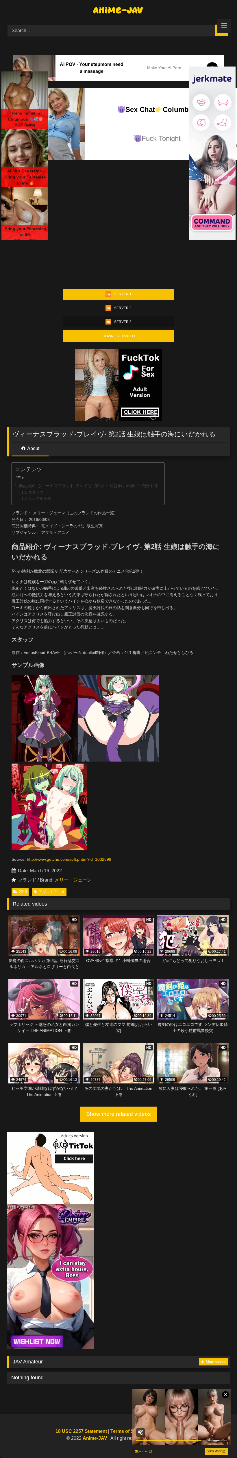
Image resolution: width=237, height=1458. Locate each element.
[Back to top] (219, 1440)
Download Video (119, 336)
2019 (23, 892)
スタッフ (35, 492)
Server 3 (123, 322)
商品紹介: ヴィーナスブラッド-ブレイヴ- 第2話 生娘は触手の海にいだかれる (88, 485)
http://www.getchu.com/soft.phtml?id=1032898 (69, 859)
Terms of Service (128, 1431)
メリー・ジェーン (73, 880)
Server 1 (123, 294)
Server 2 (123, 308)
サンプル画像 (39, 498)
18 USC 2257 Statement (81, 1431)
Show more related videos (118, 1114)
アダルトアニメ (51, 892)
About (32, 448)
